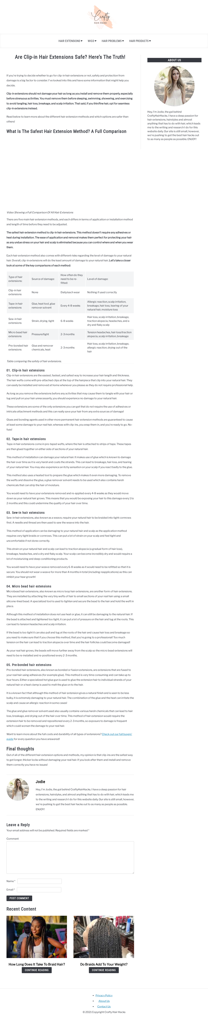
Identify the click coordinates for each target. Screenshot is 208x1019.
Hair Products (139, 41)
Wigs (91, 41)
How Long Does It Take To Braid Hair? (37, 964)
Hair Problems (112, 41)
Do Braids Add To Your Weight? (103, 964)
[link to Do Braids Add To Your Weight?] (103, 937)
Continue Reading (37, 970)
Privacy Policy (104, 995)
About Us (104, 1001)
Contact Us (104, 1006)
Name (10, 881)
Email (10, 889)
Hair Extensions (69, 41)
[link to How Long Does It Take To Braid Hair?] (36, 937)
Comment (12, 838)
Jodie (40, 781)
